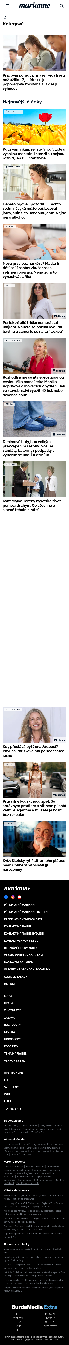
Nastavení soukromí (19, 962)
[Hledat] (61, 5)
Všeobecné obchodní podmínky (27, 969)
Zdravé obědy (37, 1132)
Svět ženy (11, 1087)
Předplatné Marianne (20, 905)
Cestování (15, 1129)
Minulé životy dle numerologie (38, 1144)
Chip (7, 1094)
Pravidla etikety (11, 1126)
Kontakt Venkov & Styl (21, 940)
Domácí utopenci (26, 1180)
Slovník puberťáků (29, 1126)
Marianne (50, 1314)
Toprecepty (13, 1108)
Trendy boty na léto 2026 (16, 1151)
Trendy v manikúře (12, 1144)
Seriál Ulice (32, 1148)
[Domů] (34, 5)
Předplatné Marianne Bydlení (26, 912)
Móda (8, 996)
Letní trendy (23, 1132)
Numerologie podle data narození (38, 1129)
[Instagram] (13, 897)
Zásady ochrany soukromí (24, 955)
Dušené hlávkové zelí (14, 1167)
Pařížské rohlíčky (25, 1177)
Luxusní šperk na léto (21, 1154)
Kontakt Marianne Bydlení (24, 933)
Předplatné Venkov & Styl (23, 919)
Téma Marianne (15, 1053)
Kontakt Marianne (18, 926)
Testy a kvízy (46, 1126)
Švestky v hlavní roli (35, 1167)
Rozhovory (12, 1024)
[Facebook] (6, 897)
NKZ (19, 1322)
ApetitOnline (13, 1072)
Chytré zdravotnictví (49, 1148)
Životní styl (13, 1010)
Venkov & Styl (14, 1060)
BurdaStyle (50, 1322)
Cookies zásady (15, 976)
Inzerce (10, 984)
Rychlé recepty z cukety (27, 1183)
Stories (9, 1031)
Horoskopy (12, 1039)
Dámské (50, 1318)
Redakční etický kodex (20, 948)
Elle (7, 1080)
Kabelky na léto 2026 (39, 1151)
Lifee (7, 1101)
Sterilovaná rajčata (23, 1173)
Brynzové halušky (44, 1180)
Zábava (9, 1017)
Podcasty (11, 1046)
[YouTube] (19, 897)
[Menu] (7, 5)
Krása (8, 1003)
